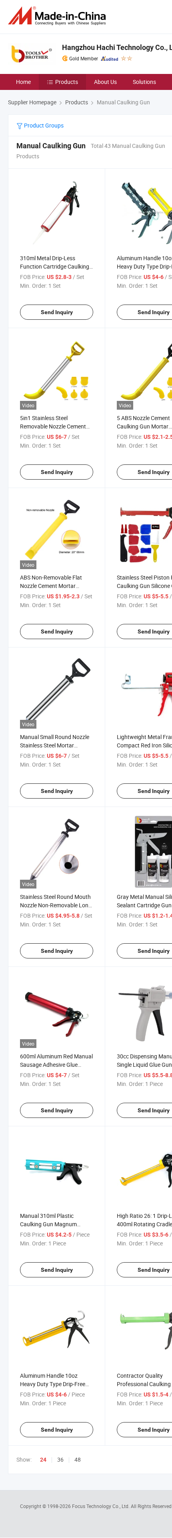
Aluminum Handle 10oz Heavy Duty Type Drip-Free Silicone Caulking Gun (52, 1384)
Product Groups (43, 125)
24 (43, 1459)
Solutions (144, 82)
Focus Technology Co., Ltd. (101, 1506)
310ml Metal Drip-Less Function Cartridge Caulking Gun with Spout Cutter (54, 266)
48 (77, 1459)
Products (66, 82)
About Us (105, 82)
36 (60, 1459)
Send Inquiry (57, 312)
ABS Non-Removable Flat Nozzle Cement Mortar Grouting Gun (51, 586)
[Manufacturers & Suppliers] (58, 15)
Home (23, 82)
